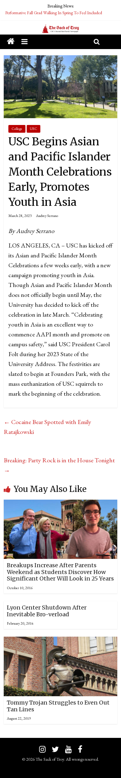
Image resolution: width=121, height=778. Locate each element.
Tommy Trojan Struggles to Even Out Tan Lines (58, 706)
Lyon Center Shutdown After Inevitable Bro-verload (47, 611)
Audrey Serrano (47, 215)
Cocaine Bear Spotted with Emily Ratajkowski (47, 427)
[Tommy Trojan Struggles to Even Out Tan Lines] (61, 642)
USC (33, 128)
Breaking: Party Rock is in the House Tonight (59, 465)
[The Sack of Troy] (60, 29)
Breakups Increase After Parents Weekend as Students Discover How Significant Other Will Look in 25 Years (60, 572)
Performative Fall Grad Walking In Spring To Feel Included (53, 12)
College (16, 128)
